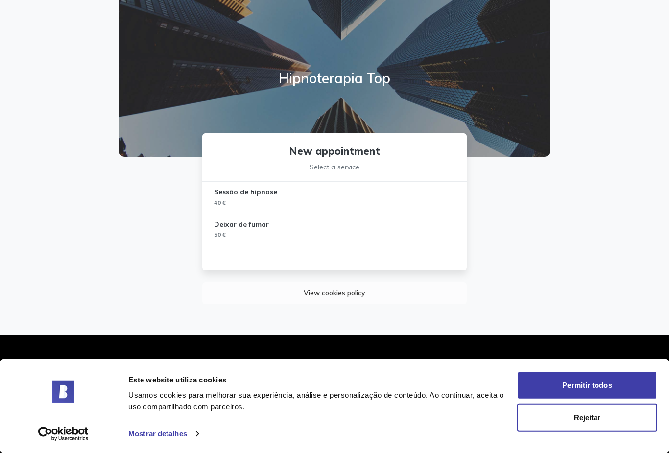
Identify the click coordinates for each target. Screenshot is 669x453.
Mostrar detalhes (157, 433)
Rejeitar (587, 417)
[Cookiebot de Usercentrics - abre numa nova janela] (63, 434)
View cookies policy (334, 292)
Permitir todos (587, 385)
